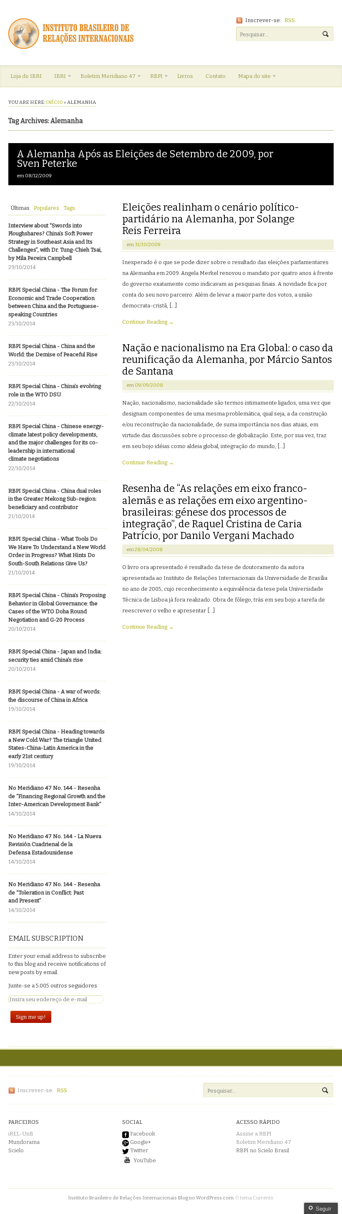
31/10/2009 (148, 244)
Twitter (138, 1150)
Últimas (20, 208)
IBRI (57, 77)
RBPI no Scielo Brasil (262, 1150)
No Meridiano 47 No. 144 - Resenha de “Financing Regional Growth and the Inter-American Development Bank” (57, 796)
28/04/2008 (149, 549)
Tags (69, 208)
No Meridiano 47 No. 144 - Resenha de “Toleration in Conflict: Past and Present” (54, 892)
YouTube (144, 1160)
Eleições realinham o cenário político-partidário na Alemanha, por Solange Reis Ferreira (210, 219)
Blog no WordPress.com (206, 1198)
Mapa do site (251, 77)
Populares (46, 208)
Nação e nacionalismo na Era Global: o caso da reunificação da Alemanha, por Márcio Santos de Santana (227, 359)
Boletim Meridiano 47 (105, 77)
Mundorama (24, 1142)
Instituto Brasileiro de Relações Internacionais (122, 1198)
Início (54, 102)
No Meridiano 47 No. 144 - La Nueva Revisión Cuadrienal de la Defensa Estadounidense (54, 844)
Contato (216, 76)
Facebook (142, 1134)
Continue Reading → (148, 322)
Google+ (140, 1142)
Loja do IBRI (26, 76)
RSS (289, 20)
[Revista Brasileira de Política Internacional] (70, 45)
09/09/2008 (149, 385)
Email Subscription (45, 938)
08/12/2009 (38, 176)
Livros (185, 76)
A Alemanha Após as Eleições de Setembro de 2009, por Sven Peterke (145, 158)
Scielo (16, 1150)
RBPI (153, 77)
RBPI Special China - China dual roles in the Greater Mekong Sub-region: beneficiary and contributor (54, 499)
